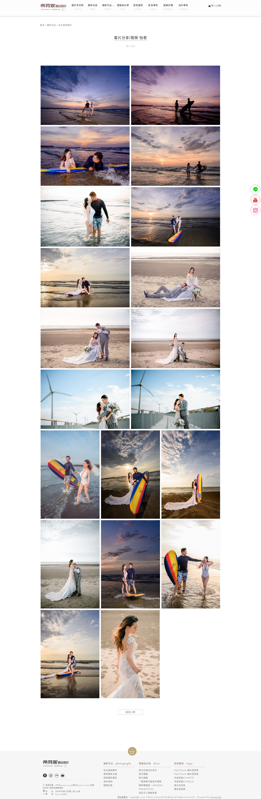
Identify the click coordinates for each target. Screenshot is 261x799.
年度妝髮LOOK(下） (185, 777)
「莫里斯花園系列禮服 (150, 781)
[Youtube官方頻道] (63, 777)
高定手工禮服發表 (148, 792)
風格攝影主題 (110, 774)
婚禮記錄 (108, 785)
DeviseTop (216, 797)
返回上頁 (130, 712)
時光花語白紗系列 (148, 770)
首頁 (42, 25)
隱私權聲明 (122, 797)
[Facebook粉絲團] (45, 777)
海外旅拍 (108, 781)
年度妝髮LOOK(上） (185, 781)
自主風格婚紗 (110, 770)
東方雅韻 (143, 774)
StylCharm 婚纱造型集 (186, 770)
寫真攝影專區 (110, 777)
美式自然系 (179, 785)
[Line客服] (57, 777)
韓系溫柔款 (179, 789)
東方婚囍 (143, 777)
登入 (213, 6)
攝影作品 (51, 25)
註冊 (219, 6)
